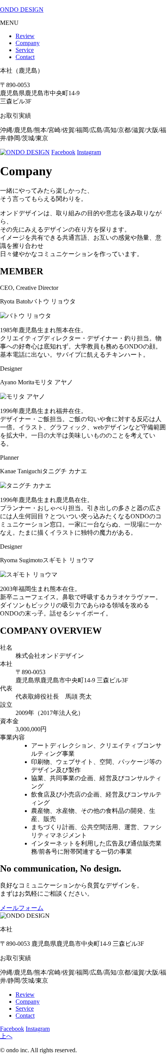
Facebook (63, 152)
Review (25, 36)
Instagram (89, 152)
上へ (6, 1036)
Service (25, 50)
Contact (25, 57)
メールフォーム (21, 908)
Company (28, 43)
